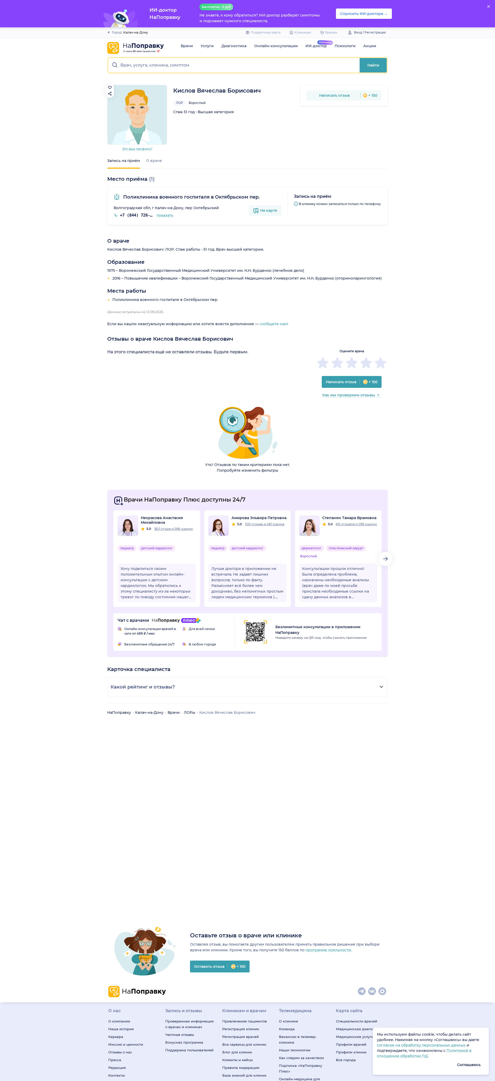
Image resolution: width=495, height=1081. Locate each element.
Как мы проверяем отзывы (348, 395)
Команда (287, 1029)
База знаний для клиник (244, 1075)
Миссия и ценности (125, 1044)
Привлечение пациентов (244, 1021)
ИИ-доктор (316, 46)
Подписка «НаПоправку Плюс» (300, 1068)
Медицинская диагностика (360, 1029)
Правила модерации (240, 1068)
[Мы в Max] (382, 991)
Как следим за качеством (301, 1058)
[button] (234, 65)
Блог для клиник (237, 1052)
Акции (369, 46)
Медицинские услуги (355, 1037)
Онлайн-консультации (276, 46)
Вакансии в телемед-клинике (298, 1039)
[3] (351, 363)
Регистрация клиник (240, 1029)
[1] (323, 363)
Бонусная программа (184, 1042)
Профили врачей (351, 1044)
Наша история (121, 1029)
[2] (337, 363)
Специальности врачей (356, 1021)
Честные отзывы (179, 1035)
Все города (346, 1060)
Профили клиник (351, 1052)
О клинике (288, 1021)
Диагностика (233, 46)
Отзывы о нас (120, 1052)
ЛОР (179, 103)
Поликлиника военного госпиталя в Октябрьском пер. (191, 197)
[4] (366, 363)
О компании (119, 1021)
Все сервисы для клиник (244, 1044)
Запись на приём (123, 160)
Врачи (187, 46)
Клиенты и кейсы (237, 1060)
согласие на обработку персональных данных (422, 1045)
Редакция (117, 1068)
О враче (154, 160)
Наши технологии (294, 1050)
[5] (380, 363)
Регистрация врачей (240, 1037)
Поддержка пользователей (189, 1050)
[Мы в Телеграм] (362, 991)
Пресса (114, 1060)
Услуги (207, 46)
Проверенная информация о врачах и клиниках (189, 1024)
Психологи (345, 46)
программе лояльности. (329, 950)
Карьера (115, 1037)
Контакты (116, 1075)
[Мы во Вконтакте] (372, 991)
